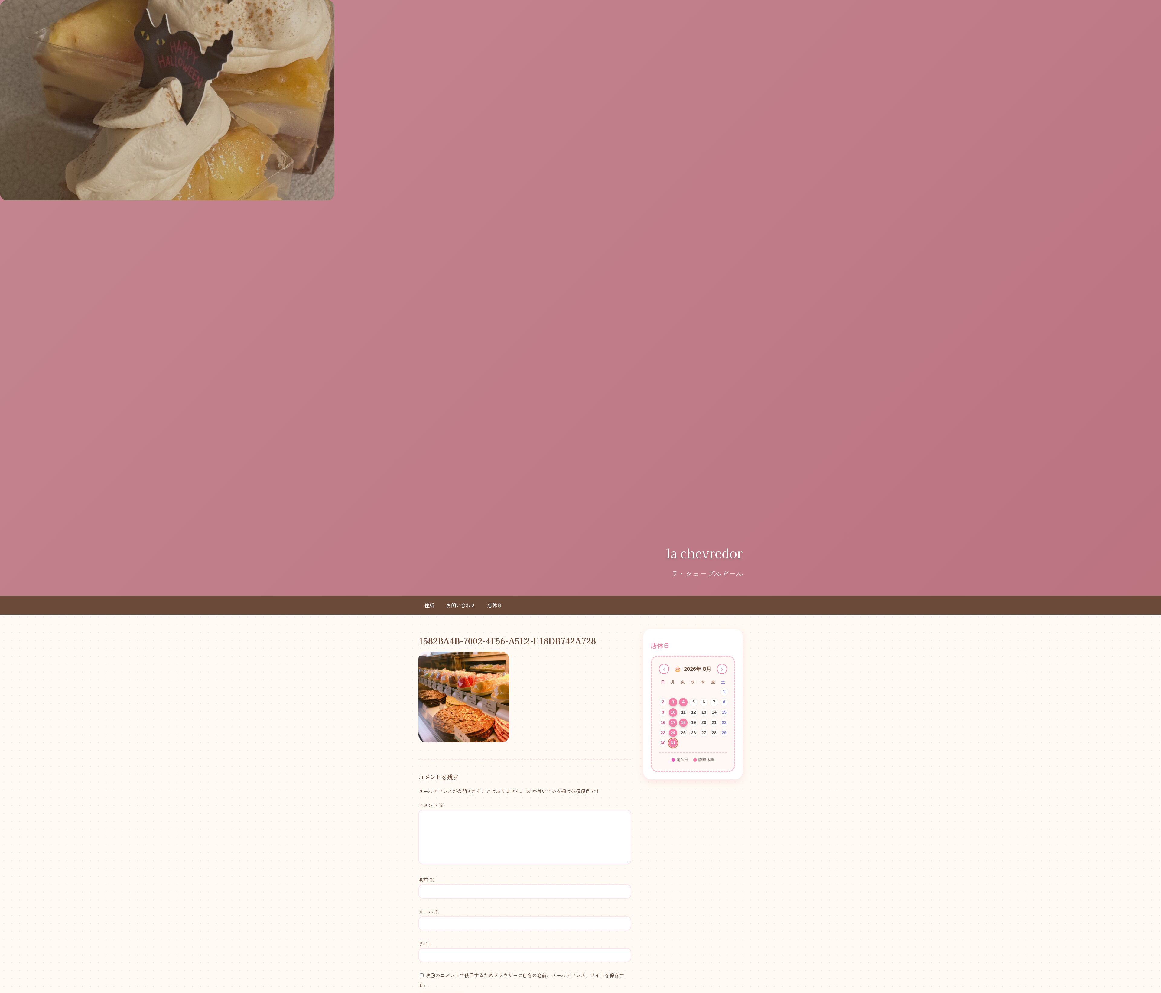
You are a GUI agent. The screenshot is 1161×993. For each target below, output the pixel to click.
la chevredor (704, 553)
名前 (426, 879)
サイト (425, 943)
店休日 (494, 605)
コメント (431, 805)
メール (428, 911)
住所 (429, 605)
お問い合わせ (460, 605)
